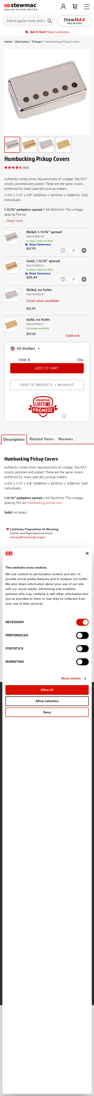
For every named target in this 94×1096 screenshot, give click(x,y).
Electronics (22, 42)
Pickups (37, 42)
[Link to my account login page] (63, 6)
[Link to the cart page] (74, 6)
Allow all (47, 690)
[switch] (82, 635)
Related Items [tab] (42, 439)
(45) (26, 167)
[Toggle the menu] (87, 6)
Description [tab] (14, 439)
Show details (71, 678)
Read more (15, 221)
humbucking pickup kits (44, 503)
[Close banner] (87, 553)
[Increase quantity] (84, 250)
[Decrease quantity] (63, 250)
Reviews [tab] (65, 439)
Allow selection (47, 701)
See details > (64, 415)
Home (8, 42)
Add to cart (47, 368)
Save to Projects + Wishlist (47, 385)
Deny (47, 712)
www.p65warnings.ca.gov (27, 537)
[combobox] (28, 20)
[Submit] (50, 21)
